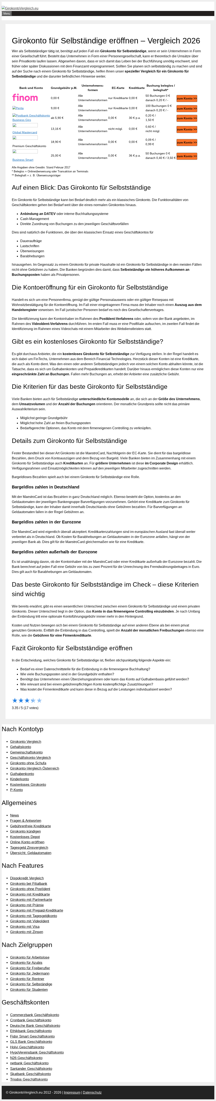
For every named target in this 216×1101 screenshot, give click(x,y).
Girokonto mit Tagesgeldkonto (33, 916)
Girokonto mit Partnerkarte (31, 900)
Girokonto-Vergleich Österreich (34, 768)
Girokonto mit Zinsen (26, 932)
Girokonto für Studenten (29, 990)
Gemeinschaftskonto (26, 752)
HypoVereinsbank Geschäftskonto (37, 1052)
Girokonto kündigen (25, 831)
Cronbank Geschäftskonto (30, 1020)
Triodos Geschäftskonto (29, 1079)
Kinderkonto (19, 779)
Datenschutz (92, 1092)
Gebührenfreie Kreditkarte (30, 826)
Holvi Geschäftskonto (27, 1047)
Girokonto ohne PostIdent (30, 889)
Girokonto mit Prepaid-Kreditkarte (36, 910)
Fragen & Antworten (25, 821)
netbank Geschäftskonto (29, 1063)
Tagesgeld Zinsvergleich (29, 848)
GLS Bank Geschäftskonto (31, 1042)
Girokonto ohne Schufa (28, 763)
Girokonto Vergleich (25, 742)
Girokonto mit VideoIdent (29, 921)
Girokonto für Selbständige (31, 984)
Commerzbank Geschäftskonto (34, 1015)
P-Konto (16, 790)
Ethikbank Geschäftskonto (31, 1031)
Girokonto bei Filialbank (28, 884)
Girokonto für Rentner (27, 979)
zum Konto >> (187, 98)
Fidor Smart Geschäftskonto (32, 1036)
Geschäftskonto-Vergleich (30, 758)
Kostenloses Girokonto (28, 785)
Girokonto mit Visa (24, 927)
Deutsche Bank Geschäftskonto (35, 1026)
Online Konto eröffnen (27, 842)
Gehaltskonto (20, 747)
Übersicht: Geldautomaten (30, 853)
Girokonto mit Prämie (27, 905)
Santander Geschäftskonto (31, 1069)
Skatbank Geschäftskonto (30, 1074)
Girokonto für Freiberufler (30, 968)
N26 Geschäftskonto (26, 1058)
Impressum (72, 1092)
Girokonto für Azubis (26, 963)
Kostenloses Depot (25, 837)
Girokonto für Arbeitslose (29, 957)
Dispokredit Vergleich (27, 878)
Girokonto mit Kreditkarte (30, 894)
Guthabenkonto (22, 774)
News (14, 815)
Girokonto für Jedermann (29, 973)
